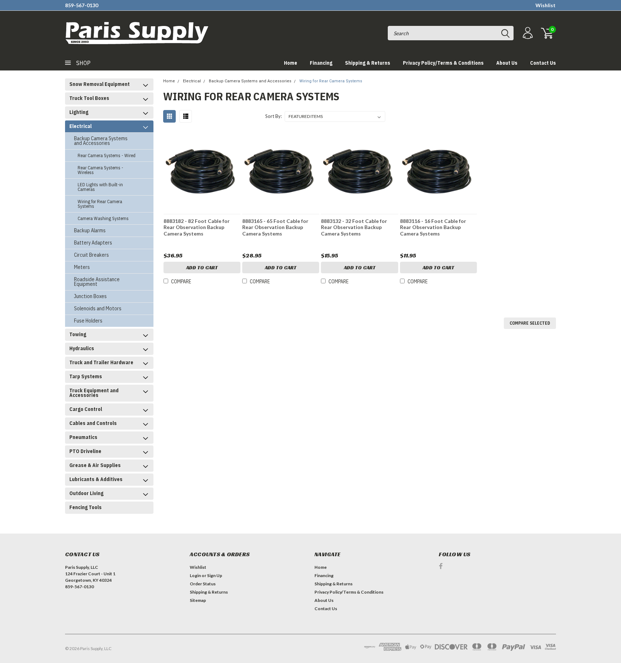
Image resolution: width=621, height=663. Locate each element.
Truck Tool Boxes (89, 98)
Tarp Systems (85, 376)
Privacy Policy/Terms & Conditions (443, 63)
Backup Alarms (90, 230)
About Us (507, 63)
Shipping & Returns (367, 63)
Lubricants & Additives (96, 479)
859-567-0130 (81, 5)
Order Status (203, 583)
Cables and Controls (93, 423)
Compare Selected (530, 323)
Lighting (78, 112)
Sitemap (198, 600)
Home (290, 63)
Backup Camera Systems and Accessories (101, 140)
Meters (82, 267)
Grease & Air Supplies (95, 465)
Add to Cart (202, 267)
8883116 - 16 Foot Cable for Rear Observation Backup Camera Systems (433, 227)
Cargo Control (85, 409)
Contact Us (543, 63)
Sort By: (273, 116)
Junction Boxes (90, 296)
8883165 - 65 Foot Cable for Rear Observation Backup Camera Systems (275, 227)
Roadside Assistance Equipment (97, 281)
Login (195, 575)
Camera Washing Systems (103, 218)
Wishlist (545, 5)
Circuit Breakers (91, 255)
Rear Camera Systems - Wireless (100, 170)
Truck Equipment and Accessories (94, 392)
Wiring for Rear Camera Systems (100, 203)
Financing (321, 63)
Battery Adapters (93, 242)
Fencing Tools (85, 507)
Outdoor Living (86, 493)
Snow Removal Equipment (99, 84)
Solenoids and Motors (97, 308)
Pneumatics (83, 437)
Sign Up (214, 575)
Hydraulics (81, 348)
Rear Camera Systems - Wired (106, 155)
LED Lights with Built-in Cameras (100, 187)
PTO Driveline (85, 451)
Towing (77, 334)
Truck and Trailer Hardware (101, 362)
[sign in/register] (527, 33)
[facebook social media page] (440, 566)
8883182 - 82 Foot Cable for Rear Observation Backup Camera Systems (197, 227)
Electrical (80, 126)
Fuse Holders (88, 320)
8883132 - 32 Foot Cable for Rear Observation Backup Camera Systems (354, 227)
